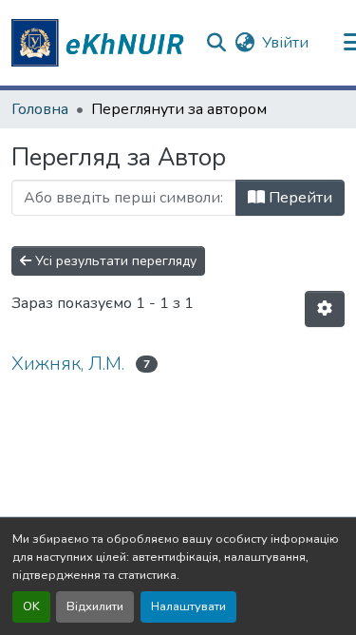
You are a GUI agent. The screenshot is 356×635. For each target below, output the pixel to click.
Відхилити (94, 606)
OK (31, 606)
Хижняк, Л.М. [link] (67, 363)
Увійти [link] (285, 42)
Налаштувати (188, 606)
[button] (100, 43)
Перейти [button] (298, 197)
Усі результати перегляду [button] (114, 261)
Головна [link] (39, 109)
